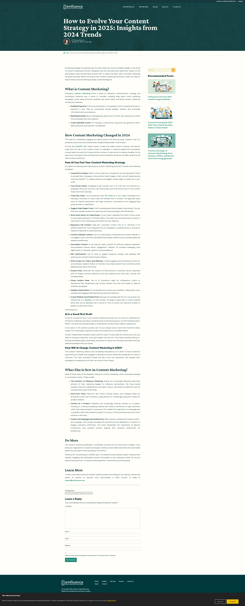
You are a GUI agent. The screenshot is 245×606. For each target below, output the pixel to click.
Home (96, 581)
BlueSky (88, 300)
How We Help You (128, 7)
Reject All (220, 601)
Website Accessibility (68, 591)
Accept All (232, 601)
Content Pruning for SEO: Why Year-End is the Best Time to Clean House (160, 125)
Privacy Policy (80, 591)
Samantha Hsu (79, 40)
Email (67, 538)
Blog (67, 53)
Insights (240, 1)
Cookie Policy (111, 600)
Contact (104, 584)
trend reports (88, 493)
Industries (130, 581)
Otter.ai (111, 196)
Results (155, 7)
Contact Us (177, 7)
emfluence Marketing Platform (226, 1)
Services (113, 581)
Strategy (80, 493)
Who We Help (143, 7)
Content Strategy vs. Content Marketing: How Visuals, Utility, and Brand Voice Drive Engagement (161, 154)
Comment (68, 506)
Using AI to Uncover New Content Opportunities (160, 97)
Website (68, 545)
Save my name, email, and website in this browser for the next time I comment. (90, 555)
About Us (165, 7)
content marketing (71, 493)
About (97, 584)
